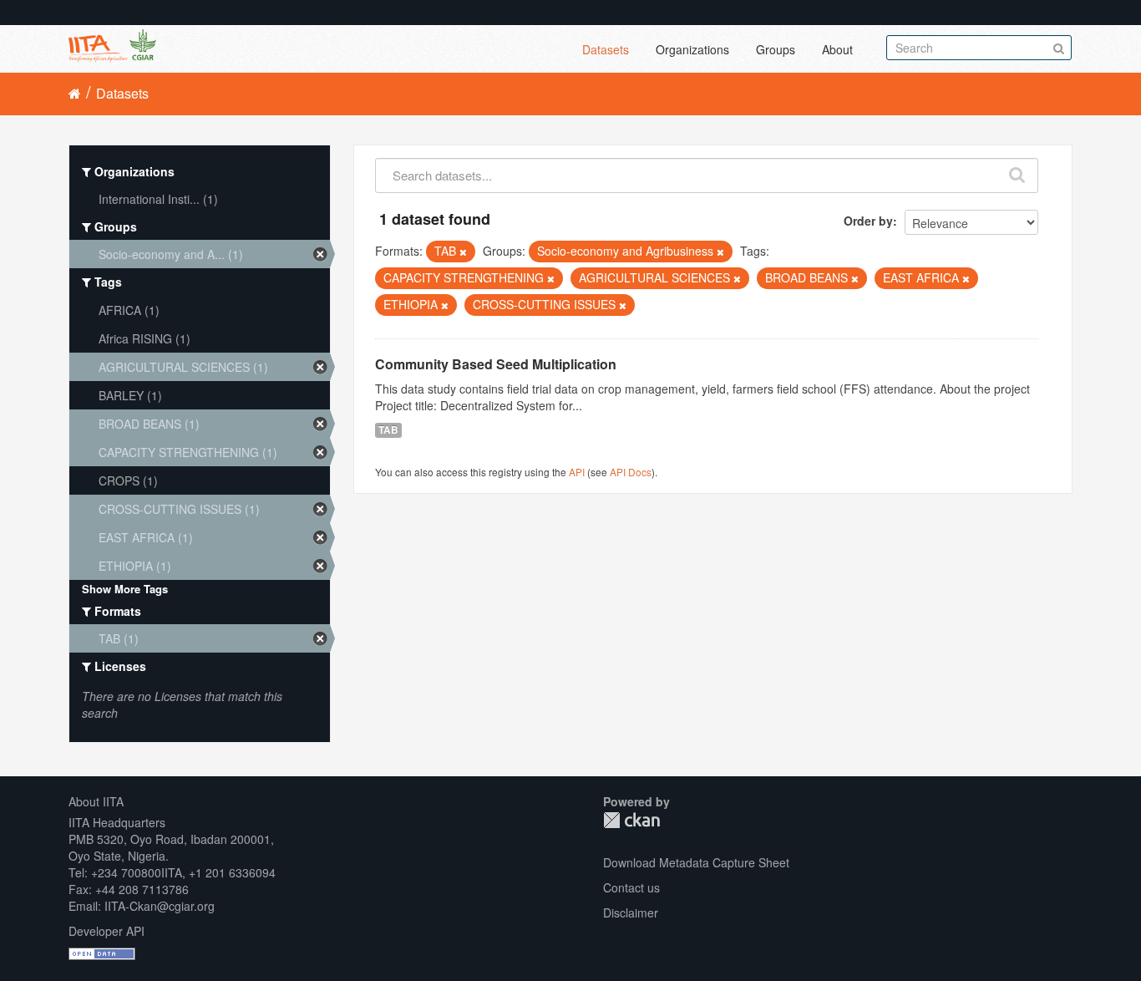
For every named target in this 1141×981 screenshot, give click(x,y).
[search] (1017, 171)
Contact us (631, 887)
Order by (868, 220)
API (577, 472)
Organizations (692, 49)
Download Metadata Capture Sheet (696, 862)
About (837, 49)
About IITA (96, 801)
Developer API (106, 931)
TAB (388, 430)
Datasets (605, 49)
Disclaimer (630, 912)
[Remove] (463, 251)
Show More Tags (125, 589)
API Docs (631, 472)
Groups (775, 49)
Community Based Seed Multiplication (495, 364)
